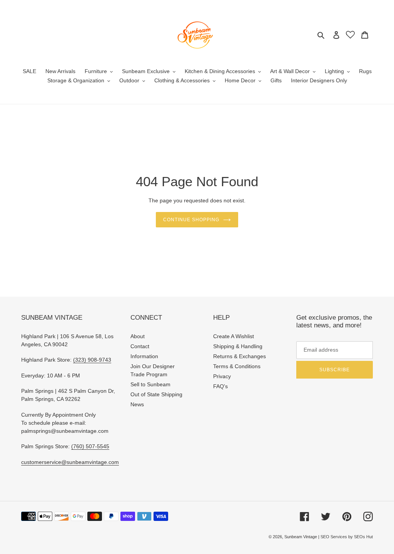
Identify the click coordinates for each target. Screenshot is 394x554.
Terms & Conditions (236, 366)
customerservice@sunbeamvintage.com (70, 462)
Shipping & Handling (237, 346)
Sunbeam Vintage (301, 536)
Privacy (222, 376)
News (137, 404)
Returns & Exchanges (239, 356)
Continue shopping (191, 219)
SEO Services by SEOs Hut (347, 536)
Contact (139, 346)
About (137, 336)
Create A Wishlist (233, 336)
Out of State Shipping (156, 394)
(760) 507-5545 (90, 446)
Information (144, 356)
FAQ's (220, 386)
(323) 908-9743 (92, 360)
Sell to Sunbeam (150, 384)
